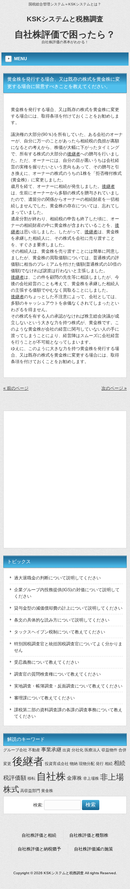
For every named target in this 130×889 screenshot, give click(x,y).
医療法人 (92, 750)
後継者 (73, 153)
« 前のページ (16, 388)
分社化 (77, 750)
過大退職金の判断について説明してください (57, 577)
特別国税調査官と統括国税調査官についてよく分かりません (68, 647)
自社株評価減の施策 (93, 849)
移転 (31, 778)
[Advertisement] (65, 479)
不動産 (34, 750)
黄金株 (47, 790)
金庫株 (74, 778)
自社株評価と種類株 (88, 835)
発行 (100, 763)
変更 (7, 763)
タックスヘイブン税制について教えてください (59, 631)
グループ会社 (15, 750)
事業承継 (51, 749)
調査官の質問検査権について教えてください (57, 674)
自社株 (51, 776)
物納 (74, 763)
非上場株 (91, 778)
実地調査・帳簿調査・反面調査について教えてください (68, 686)
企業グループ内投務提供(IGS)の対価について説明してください (67, 593)
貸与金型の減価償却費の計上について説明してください (68, 608)
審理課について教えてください (44, 697)
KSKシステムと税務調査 (65, 19)
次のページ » (114, 388)
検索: (38, 805)
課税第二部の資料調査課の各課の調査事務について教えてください (68, 713)
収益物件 (109, 750)
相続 (109, 763)
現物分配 (87, 763)
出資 (66, 750)
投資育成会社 (57, 763)
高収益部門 (30, 790)
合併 (122, 750)
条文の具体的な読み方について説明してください (61, 620)
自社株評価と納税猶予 (39, 849)
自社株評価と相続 (39, 835)
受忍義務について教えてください (46, 662)
